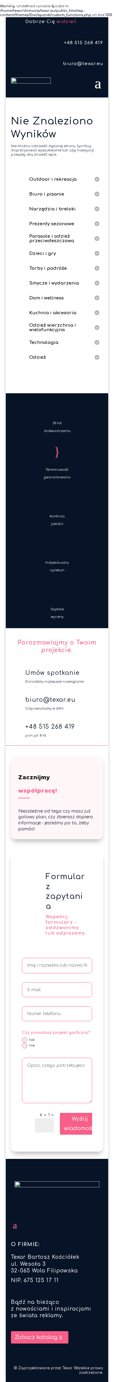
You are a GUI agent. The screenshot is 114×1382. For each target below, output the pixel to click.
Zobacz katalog (36, 1337)
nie (32, 1045)
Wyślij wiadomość (80, 1123)
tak (32, 1040)
